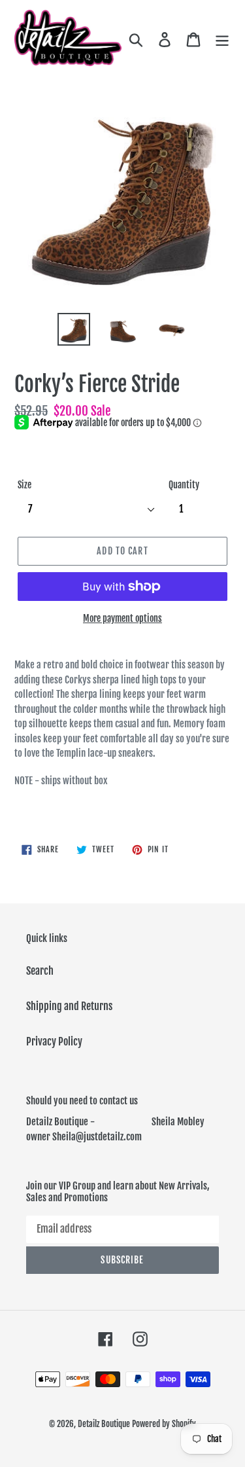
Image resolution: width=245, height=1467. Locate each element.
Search (40, 970)
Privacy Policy (54, 1041)
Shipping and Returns (69, 1006)
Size (24, 484)
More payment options (122, 618)
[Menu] (222, 39)
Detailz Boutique (104, 1424)
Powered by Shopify (164, 1424)
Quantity (184, 484)
